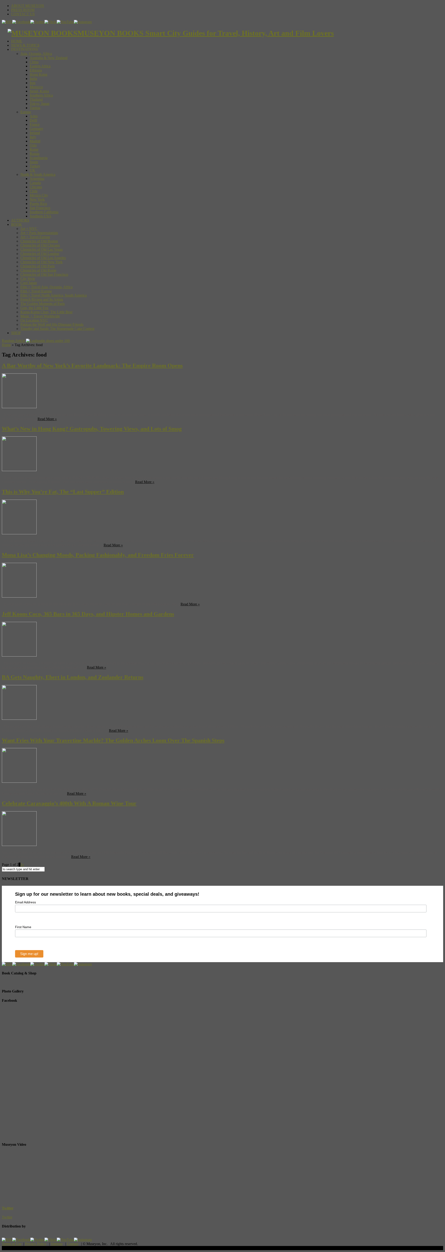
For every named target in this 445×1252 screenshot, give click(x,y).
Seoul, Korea (39, 91)
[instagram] (83, 22)
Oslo (33, 145)
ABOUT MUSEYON (27, 6)
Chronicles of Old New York (41, 262)
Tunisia (35, 108)
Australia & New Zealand (48, 58)
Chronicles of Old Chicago (40, 245)
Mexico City (39, 195)
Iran (32, 83)
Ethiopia (36, 70)
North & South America (37, 174)
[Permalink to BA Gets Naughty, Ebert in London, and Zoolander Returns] (19, 718)
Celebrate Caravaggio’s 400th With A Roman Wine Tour (69, 803)
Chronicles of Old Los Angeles (43, 258)
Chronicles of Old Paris (37, 266)
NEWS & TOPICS (25, 45)
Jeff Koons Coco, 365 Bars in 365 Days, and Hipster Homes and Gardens (88, 614)
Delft (33, 120)
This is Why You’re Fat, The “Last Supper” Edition (63, 492)
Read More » (47, 419)
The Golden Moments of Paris (42, 304)
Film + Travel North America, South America (53, 295)
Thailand (36, 99)
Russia (34, 154)
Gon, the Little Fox (34, 308)
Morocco (36, 87)
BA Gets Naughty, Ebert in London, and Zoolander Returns (72, 677)
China (34, 62)
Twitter (7, 1208)
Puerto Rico (38, 204)
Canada (35, 183)
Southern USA (40, 216)
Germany (36, 129)
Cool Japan (28, 283)
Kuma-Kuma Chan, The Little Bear (46, 312)
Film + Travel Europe (36, 291)
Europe (25, 112)
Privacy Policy (35, 1244)
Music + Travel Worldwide (40, 316)
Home (6, 345)
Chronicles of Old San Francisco (44, 274)
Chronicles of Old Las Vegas (41, 249)
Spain (34, 162)
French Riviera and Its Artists (41, 299)
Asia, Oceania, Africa (36, 54)
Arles (34, 116)
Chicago (36, 187)
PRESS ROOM (23, 10)
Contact (72, 1244)
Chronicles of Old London (39, 254)
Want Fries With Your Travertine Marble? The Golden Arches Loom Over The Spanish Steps (113, 740)
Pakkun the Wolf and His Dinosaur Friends (51, 324)
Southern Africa (41, 95)
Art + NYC (28, 229)
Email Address (25, 902)
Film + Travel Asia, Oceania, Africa (46, 287)
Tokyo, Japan (39, 104)
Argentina (37, 179)
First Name (23, 927)
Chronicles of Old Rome (38, 270)
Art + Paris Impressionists (39, 233)
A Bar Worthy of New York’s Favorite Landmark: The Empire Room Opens (92, 366)
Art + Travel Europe (35, 237)
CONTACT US (23, 14)
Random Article (13, 341)
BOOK (16, 224)
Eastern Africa (40, 66)
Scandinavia (39, 158)
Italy (33, 137)
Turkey (35, 166)
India (33, 79)
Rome (34, 149)
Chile (34, 191)
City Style (27, 279)
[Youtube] (65, 22)
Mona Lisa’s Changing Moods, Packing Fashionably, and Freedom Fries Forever (98, 555)
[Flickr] (50, 22)
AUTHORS (20, 220)
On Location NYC (34, 320)
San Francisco (40, 208)
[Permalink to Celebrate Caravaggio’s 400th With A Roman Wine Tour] (19, 845)
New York (37, 199)
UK (32, 170)
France (35, 124)
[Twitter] (37, 22)
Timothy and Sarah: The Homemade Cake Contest (57, 329)
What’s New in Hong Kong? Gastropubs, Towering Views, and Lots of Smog (92, 429)
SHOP (16, 333)
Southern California (44, 212)
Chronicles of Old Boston (39, 241)
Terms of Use (12, 1244)
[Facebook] (21, 22)
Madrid (35, 141)
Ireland (35, 133)
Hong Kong (38, 74)
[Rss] (7, 22)
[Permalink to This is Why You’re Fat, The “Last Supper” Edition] (19, 533)
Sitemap (57, 1244)
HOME (16, 41)
